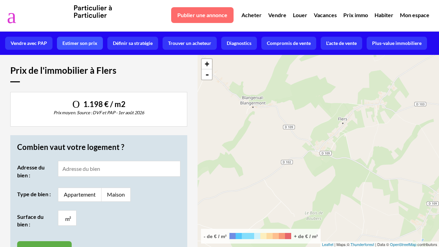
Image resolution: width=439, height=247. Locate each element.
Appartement (80, 194)
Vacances (325, 15)
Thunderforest (362, 244)
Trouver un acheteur (189, 43)
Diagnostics (239, 43)
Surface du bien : (30, 220)
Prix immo (355, 15)
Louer (300, 15)
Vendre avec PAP (29, 43)
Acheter (251, 15)
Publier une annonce (202, 15)
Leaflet (327, 244)
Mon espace (414, 15)
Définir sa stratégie (133, 43)
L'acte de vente (341, 43)
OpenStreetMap (403, 244)
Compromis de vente (289, 43)
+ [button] (207, 64)
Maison (116, 194)
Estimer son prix (79, 43)
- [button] (207, 74)
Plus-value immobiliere (397, 43)
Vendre (277, 15)
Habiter (384, 15)
